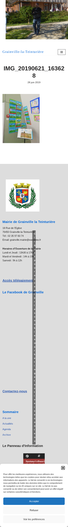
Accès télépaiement (17, 280)
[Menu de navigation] (62, 52)
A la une (6, 418)
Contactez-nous (14, 391)
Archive (6, 434)
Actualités (7, 423)
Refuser (34, 510)
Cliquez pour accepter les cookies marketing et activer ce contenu (35, 337)
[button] (63, 468)
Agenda (6, 429)
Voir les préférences (34, 519)
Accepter (34, 501)
